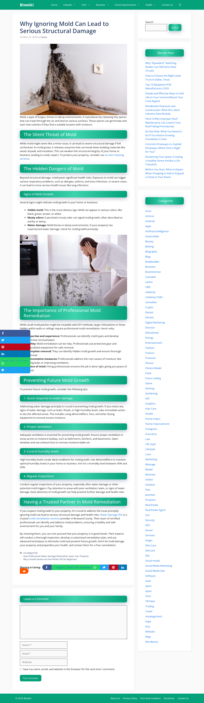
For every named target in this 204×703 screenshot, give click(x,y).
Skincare (150, 550)
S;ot (147, 515)
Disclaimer (169, 698)
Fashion (149, 347)
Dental (149, 312)
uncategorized (30, 552)
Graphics (150, 403)
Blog (147, 256)
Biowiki (27, 4)
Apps (148, 226)
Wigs (148, 636)
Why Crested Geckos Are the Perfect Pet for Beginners (50, 559)
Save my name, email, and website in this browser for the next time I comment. (69, 669)
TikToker (150, 601)
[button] (180, 5)
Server (149, 530)
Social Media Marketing (158, 565)
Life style (150, 444)
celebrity (150, 292)
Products (150, 500)
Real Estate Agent (155, 510)
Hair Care (150, 408)
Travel (148, 611)
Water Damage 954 (111, 514)
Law (147, 439)
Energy (149, 337)
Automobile (152, 236)
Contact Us (167, 4)
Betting (149, 246)
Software (150, 576)
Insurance (151, 434)
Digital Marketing (155, 322)
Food (148, 373)
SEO (147, 525)
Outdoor (150, 484)
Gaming (149, 388)
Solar (148, 581)
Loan (148, 454)
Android (150, 221)
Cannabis (150, 277)
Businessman (153, 271)
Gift (147, 398)
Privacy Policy (130, 698)
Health (148, 4)
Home (54, 4)
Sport (148, 586)
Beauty (149, 241)
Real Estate (151, 505)
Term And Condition (150, 698)
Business (100, 4)
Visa (147, 626)
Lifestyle (67, 4)
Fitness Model (153, 368)
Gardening (151, 393)
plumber (150, 494)
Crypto (149, 307)
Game (148, 383)
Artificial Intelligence (157, 231)
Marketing (151, 459)
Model (149, 469)
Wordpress (151, 641)
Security (150, 520)
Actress (149, 216)
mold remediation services (44, 518)
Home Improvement (125, 4)
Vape (148, 621)
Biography (151, 251)
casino (149, 282)
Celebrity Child (153, 297)
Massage (150, 464)
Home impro (152, 418)
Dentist (149, 317)
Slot (147, 555)
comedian (151, 302)
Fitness (149, 363)
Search (149, 22)
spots (148, 591)
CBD (147, 287)
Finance (149, 353)
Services (150, 535)
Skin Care (150, 545)
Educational (152, 332)
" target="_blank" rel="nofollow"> (74, 567)
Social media (152, 560)
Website (150, 631)
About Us (115, 698)
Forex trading (153, 378)
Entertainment (153, 342)
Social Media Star (155, 570)
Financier (150, 358)
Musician (150, 474)
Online (149, 479)
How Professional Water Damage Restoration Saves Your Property (56, 556)
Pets (147, 489)
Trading (149, 606)
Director (150, 327)
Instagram (151, 429)
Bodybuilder (152, 261)
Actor (148, 211)
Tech (84, 4)
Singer (149, 540)
